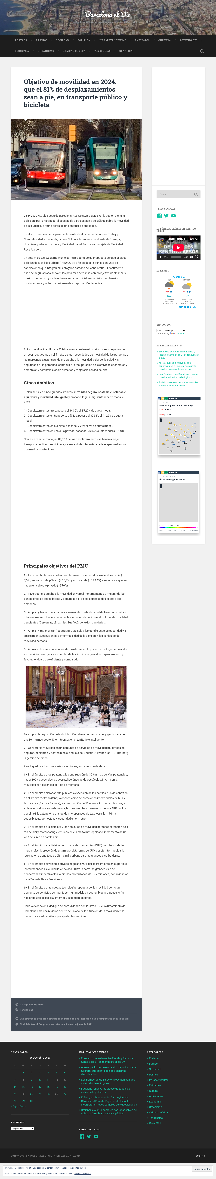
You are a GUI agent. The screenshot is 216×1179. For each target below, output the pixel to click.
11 (48, 1079)
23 (31, 1094)
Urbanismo (46, 51)
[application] (179, 247)
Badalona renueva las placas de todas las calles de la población (178, 384)
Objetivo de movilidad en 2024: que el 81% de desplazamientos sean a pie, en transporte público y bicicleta (76, 93)
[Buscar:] (179, 194)
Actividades (188, 40)
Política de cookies (82, 1174)
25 (48, 1094)
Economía (22, 51)
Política (83, 40)
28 (15, 1101)
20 (65, 1086)
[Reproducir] (160, 257)
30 (31, 1101)
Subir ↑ (200, 1156)
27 (65, 1094)
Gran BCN (126, 51)
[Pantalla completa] (196, 257)
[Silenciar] (191, 257)
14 (15, 1086)
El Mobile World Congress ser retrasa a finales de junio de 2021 (56, 1024)
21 (15, 1094)
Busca (202, 51)
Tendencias (102, 51)
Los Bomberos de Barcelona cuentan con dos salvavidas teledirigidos (178, 376)
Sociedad (62, 40)
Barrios (41, 40)
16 (31, 1086)
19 (56, 1086)
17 (40, 1086)
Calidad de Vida (74, 51)
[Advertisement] (76, 316)
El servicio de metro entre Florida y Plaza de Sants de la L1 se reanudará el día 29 (179, 354)
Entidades (142, 40)
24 (40, 1094)
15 (23, 1086)
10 (40, 1079)
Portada (21, 40)
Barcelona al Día (108, 14)
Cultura (164, 40)
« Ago (14, 1106)
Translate (180, 333)
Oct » (22, 1106)
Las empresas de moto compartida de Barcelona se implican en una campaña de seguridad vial (74, 1018)
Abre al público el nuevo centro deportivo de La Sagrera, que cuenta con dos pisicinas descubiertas (177, 366)
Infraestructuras (113, 40)
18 (48, 1086)
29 (23, 1101)
